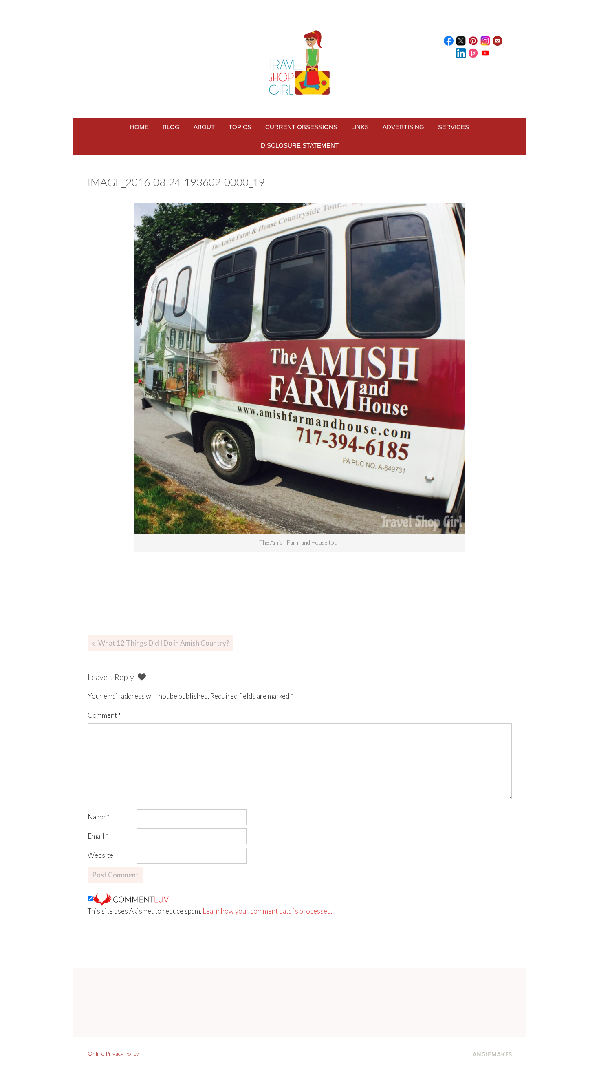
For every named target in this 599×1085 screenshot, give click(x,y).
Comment (104, 715)
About (204, 127)
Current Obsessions (301, 127)
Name (98, 817)
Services (453, 127)
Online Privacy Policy (113, 1053)
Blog (171, 127)
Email (98, 836)
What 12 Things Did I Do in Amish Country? (163, 643)
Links (360, 127)
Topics (240, 127)
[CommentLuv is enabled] (131, 899)
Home (139, 127)
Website (100, 855)
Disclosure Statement (300, 145)
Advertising (403, 127)
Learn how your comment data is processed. (267, 911)
